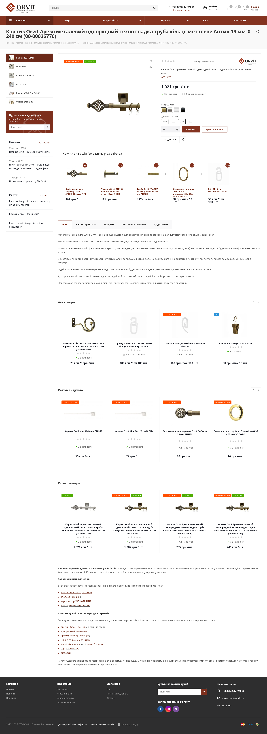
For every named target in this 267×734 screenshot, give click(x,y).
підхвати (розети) (93, 644)
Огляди (111, 697)
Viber (176, 709)
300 (190, 121)
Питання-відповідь (117, 693)
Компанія (12, 684)
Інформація (64, 684)
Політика (11, 697)
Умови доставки (65, 697)
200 (173, 121)
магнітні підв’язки (70, 644)
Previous (253, 302)
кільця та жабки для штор (75, 639)
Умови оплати (64, 693)
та (82, 605)
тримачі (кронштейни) (73, 626)
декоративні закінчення (74, 631)
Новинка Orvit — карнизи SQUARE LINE (29, 151)
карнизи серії (68, 601)
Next (258, 302)
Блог (109, 689)
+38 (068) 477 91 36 (183, 6)
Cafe (78, 605)
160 (165, 121)
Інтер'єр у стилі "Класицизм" (24, 213)
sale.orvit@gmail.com (233, 698)
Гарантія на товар (66, 702)
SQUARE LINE (83, 601)
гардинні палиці (69, 648)
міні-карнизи (68, 605)
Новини (10, 693)
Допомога (62, 689)
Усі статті (45, 195)
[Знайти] (154, 8)
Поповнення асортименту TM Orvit (27, 181)
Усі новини (44, 142)
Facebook (160, 709)
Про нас (10, 689)
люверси (66, 652)
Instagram (168, 709)
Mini (87, 605)
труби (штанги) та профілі (75, 635)
